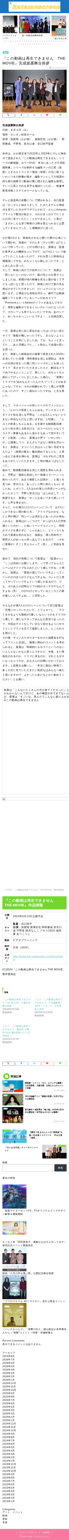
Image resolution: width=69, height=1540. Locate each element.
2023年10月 (9, 1470)
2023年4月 (8, 1491)
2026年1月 (8, 1379)
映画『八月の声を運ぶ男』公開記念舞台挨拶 (28, 1273)
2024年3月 (8, 1454)
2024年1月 (8, 1460)
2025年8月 (8, 1396)
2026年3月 (8, 1373)
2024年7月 (8, 1440)
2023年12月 (9, 1464)
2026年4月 (8, 1369)
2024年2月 (8, 1457)
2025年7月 (8, 1400)
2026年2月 (8, 1376)
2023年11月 (9, 1467)
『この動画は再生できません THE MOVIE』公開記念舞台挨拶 (16, 1002)
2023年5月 (8, 1487)
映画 (5, 52)
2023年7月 (8, 1481)
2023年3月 (8, 1494)
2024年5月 (8, 1447)
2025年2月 (8, 1416)
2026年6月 (8, 1363)
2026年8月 (8, 1356)
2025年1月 (8, 1420)
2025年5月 (8, 1406)
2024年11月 (9, 1427)
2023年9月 (8, 1474)
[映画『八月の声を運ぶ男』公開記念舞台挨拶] (14, 1259)
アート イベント (12, 1512)
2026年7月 (8, 1359)
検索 (5, 1162)
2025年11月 (9, 1386)
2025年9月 (8, 1393)
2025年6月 (8, 1403)
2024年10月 (9, 1430)
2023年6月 (8, 1484)
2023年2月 (8, 1497)
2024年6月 (8, 1443)
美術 (5, 1519)
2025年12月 (9, 1383)
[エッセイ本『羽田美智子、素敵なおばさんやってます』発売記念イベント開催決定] (14, 1228)
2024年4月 (8, 1450)
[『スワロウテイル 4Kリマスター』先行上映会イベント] (14, 1287)
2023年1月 (8, 1501)
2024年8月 (8, 1437)
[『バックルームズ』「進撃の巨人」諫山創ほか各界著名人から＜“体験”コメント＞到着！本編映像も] (14, 1315)
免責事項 (46, 1532)
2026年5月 (8, 1366)
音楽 (5, 1522)
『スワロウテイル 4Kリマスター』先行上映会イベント (33, 1301)
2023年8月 (8, 1477)
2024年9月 (8, 1433)
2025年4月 (8, 1410)
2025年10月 (9, 1390)
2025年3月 (8, 1413)
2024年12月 (9, 1423)
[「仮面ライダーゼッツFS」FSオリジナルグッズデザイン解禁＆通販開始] (14, 1196)
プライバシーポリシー (28, 1532)
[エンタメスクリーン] (34, 10)
